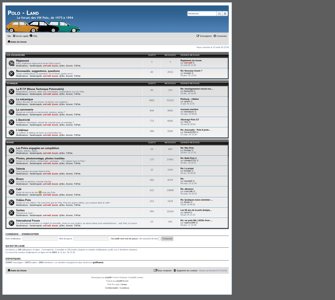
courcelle (188, 191)
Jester (124, 284)
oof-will (47, 66)
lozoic (55, 66)
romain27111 (190, 160)
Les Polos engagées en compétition (37, 148)
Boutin (187, 202)
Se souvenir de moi (148, 238)
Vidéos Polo (23, 200)
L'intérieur (22, 130)
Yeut (186, 122)
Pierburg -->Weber (189, 99)
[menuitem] (33, 36)
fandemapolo (36, 66)
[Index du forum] (43, 19)
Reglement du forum (191, 60)
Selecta (20, 168)
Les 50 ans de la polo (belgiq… (196, 210)
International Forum (28, 220)
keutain (187, 73)
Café (18, 189)
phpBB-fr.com (122, 281)
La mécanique (24, 99)
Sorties (20, 210)
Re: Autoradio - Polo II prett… (195, 130)
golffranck (98, 262)
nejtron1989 (189, 223)
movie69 (188, 181)
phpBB (108, 277)
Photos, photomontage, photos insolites (40, 158)
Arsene (69, 66)
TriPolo (77, 66)
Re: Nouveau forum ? (191, 71)
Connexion (11, 234)
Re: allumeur (186, 189)
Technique (12, 83)
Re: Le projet (187, 168)
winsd (187, 212)
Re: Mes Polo (187, 148)
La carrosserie (24, 109)
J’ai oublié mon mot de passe (124, 238)
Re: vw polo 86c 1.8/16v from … (196, 220)
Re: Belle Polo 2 (188, 158)
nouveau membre (189, 109)
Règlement (22, 60)
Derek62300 (190, 132)
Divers (10, 142)
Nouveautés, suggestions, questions (38, 71)
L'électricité (23, 119)
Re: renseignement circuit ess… (196, 89)
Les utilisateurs (15, 55)
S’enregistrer (30, 234)
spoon (187, 101)
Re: (182, 179)
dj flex (62, 66)
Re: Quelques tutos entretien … (196, 200)
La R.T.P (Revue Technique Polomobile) (40, 89)
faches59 (188, 91)
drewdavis (189, 111)
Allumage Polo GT (189, 119)
